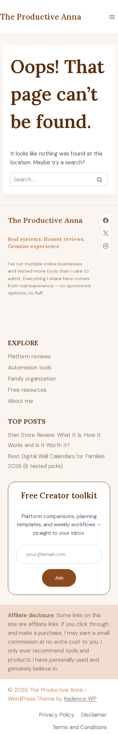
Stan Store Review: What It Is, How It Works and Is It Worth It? (54, 440)
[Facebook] (106, 220)
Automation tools (29, 367)
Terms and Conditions (79, 727)
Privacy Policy (56, 714)
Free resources (27, 389)
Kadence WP (80, 698)
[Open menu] (112, 17)
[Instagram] (106, 246)
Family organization (32, 378)
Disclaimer (94, 714)
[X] (106, 233)
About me (20, 400)
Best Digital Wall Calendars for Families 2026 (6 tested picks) (56, 461)
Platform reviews (29, 356)
